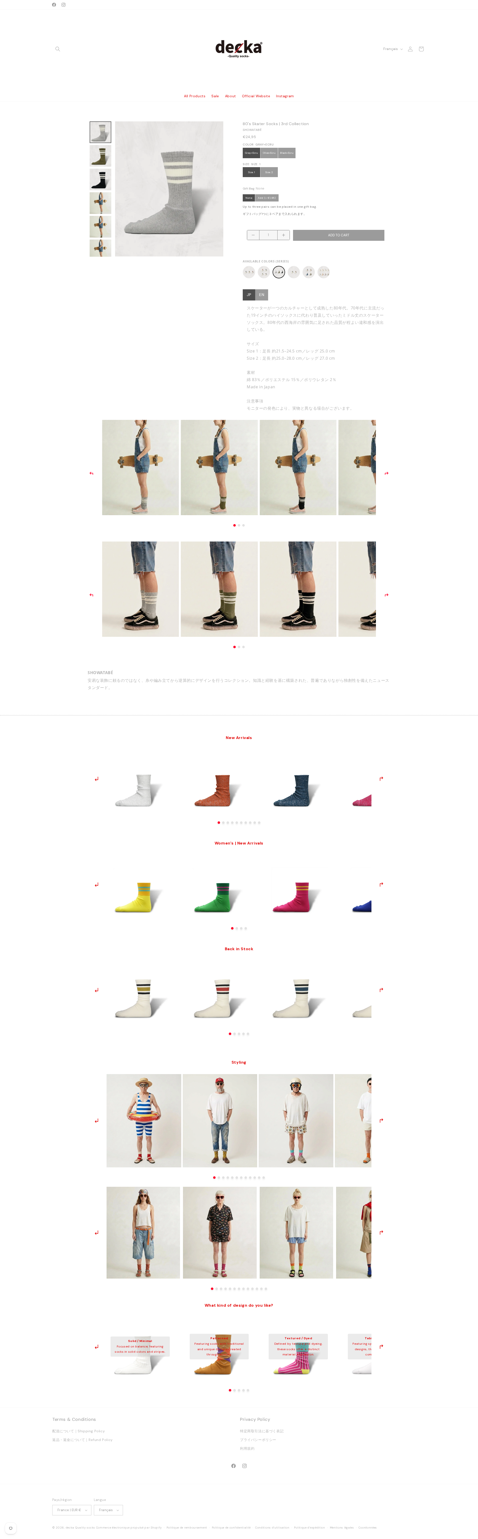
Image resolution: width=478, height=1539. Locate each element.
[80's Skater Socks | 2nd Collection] (264, 272)
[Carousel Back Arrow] (96, 778)
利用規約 (247, 1448)
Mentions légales (342, 1527)
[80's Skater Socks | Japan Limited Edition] (294, 272)
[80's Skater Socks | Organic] (323, 272)
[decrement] (253, 235)
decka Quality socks (80, 1527)
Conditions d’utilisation (272, 1527)
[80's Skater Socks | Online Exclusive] (308, 272)
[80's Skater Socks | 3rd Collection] (279, 272)
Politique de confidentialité (231, 1527)
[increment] (284, 235)
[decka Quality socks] (239, 49)
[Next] (386, 473)
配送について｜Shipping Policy (78, 1431)
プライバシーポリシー (258, 1440)
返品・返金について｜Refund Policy (82, 1440)
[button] (57, 49)
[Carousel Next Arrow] (381, 778)
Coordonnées (367, 1527)
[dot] (219, 822)
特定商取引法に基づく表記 (262, 1431)
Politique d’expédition (309, 1527)
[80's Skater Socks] (249, 272)
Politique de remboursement (187, 1527)
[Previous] (91, 473)
